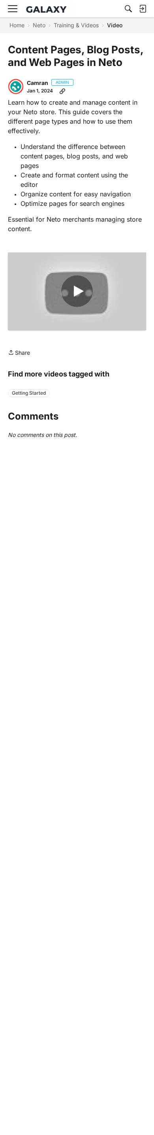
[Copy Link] (62, 90)
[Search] (128, 8)
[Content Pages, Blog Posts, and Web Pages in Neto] (77, 291)
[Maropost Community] (48, 8)
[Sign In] (142, 8)
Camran (37, 82)
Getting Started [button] (29, 393)
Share (19, 353)
